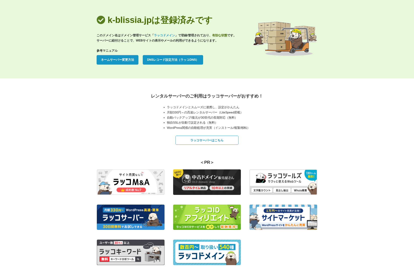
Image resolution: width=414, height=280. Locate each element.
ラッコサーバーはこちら (207, 140)
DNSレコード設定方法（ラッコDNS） (173, 59)
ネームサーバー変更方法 (117, 59)
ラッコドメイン (164, 35)
